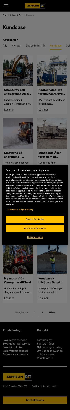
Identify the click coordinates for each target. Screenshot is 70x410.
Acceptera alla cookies (35, 228)
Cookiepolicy (12, 210)
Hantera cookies (35, 237)
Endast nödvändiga (35, 219)
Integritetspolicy (26, 210)
